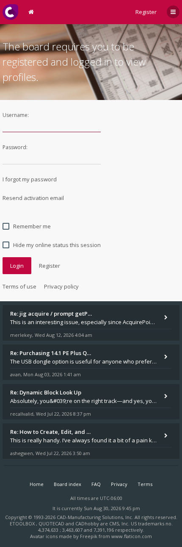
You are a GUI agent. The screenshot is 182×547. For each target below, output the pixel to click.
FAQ (96, 484)
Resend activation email (33, 198)
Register (146, 12)
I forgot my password (30, 179)
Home (37, 484)
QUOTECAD (52, 523)
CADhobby (87, 523)
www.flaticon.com (131, 536)
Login (17, 265)
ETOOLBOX (23, 523)
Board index (67, 484)
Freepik (88, 536)
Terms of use (19, 286)
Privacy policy (61, 286)
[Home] (10, 12)
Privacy (119, 484)
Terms (145, 484)
